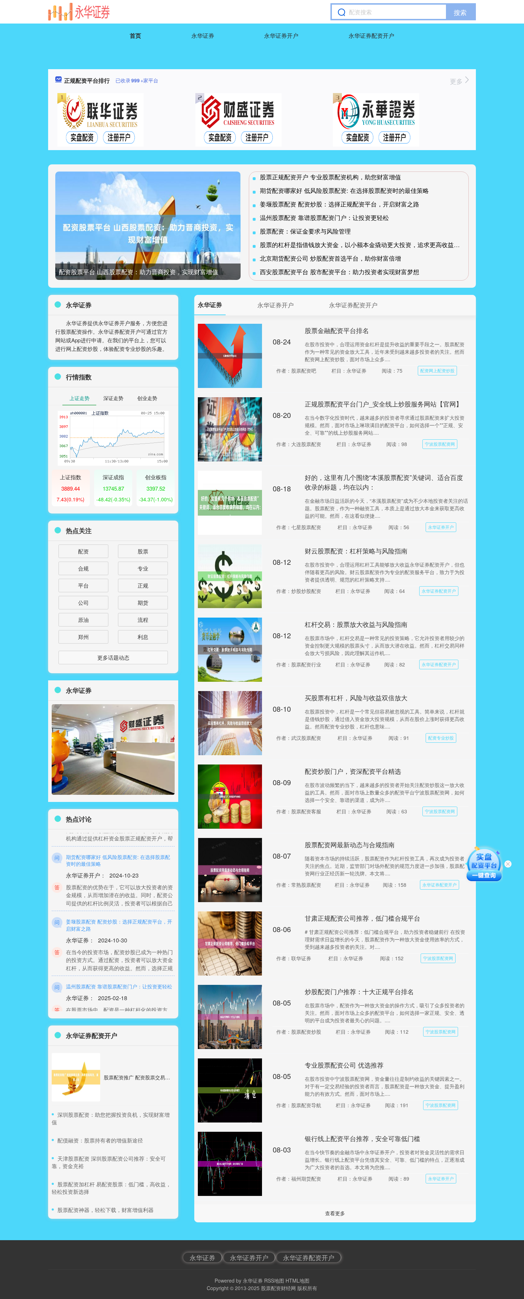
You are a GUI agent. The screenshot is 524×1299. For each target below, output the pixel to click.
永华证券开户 (281, 35)
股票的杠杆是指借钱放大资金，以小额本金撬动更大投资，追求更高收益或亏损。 (369, 244)
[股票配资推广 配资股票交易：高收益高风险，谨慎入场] (76, 1077)
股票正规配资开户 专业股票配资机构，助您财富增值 (330, 176)
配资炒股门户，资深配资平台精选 (353, 771)
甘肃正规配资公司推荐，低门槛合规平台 (362, 917)
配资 (83, 551)
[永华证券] (78, 12)
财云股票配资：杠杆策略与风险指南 (356, 550)
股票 (143, 551)
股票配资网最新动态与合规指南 (350, 844)
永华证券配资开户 (371, 35)
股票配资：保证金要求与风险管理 (305, 230)
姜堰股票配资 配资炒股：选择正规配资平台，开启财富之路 (339, 203)
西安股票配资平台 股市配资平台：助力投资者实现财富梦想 (339, 271)
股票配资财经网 (278, 1288)
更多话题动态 (113, 657)
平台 (83, 585)
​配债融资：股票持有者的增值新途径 (100, 1140)
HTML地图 (297, 1280)
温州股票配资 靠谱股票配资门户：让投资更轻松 (324, 217)
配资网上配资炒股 (437, 370)
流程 (143, 619)
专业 (143, 568)
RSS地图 (274, 1280)
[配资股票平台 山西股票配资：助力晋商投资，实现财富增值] (148, 233)
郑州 (83, 636)
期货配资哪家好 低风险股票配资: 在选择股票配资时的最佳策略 (344, 190)
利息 (143, 636)
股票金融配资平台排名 (337, 330)
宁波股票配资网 (440, 444)
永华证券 (202, 35)
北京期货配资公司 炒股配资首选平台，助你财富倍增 (330, 258)
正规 (143, 585)
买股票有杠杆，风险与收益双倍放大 (356, 697)
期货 (143, 602)
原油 (83, 619)
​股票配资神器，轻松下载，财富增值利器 (105, 1209)
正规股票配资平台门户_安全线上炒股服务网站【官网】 (383, 403)
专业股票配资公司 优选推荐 (344, 1064)
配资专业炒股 (441, 738)
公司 (83, 602)
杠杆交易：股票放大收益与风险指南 (356, 624)
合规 (83, 568)
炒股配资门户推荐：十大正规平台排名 (359, 991)
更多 (457, 81)
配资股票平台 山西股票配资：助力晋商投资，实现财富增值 (138, 271)
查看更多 (335, 1213)
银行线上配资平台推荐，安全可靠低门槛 (362, 1138)
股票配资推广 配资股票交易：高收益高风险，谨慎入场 (164, 1077)
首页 (135, 35)
